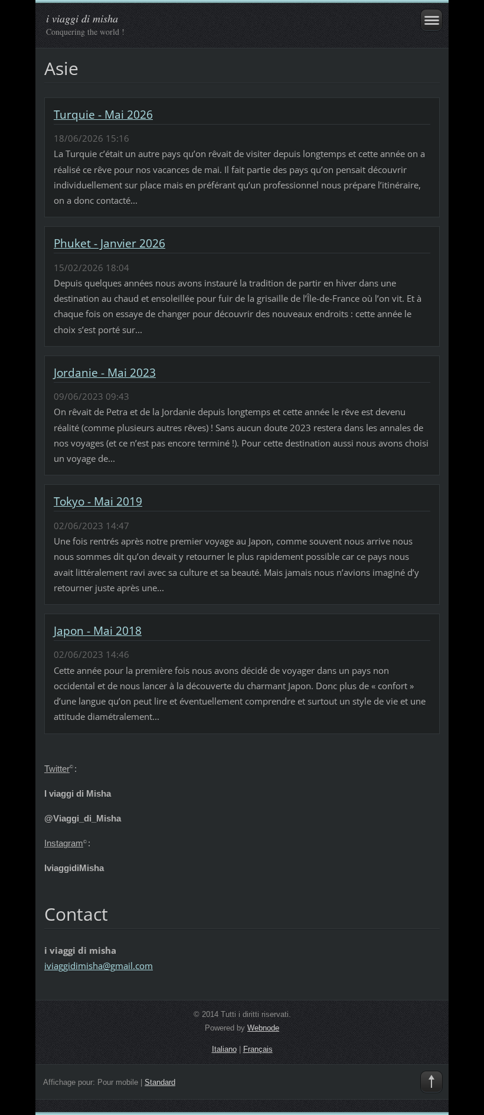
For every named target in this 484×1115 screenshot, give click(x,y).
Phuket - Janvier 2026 (109, 243)
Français (258, 1049)
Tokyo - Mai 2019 (98, 501)
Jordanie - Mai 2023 (105, 372)
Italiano (224, 1049)
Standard (160, 1082)
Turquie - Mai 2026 (103, 114)
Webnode (263, 1027)
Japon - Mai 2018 (98, 630)
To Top (431, 1082)
